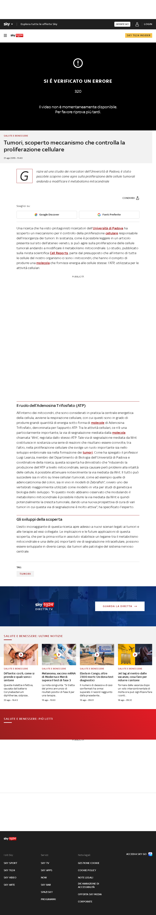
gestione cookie (88, 863)
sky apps (47, 870)
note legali (85, 877)
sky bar (46, 884)
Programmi (48, 899)
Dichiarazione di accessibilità (88, 885)
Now (44, 877)
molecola (43, 263)
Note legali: (84, 855)
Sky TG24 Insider (138, 35)
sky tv (45, 863)
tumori (88, 452)
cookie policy (87, 870)
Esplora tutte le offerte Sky (39, 24)
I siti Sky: (8, 855)
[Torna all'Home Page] (17, 35)
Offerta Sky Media (90, 894)
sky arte (9, 884)
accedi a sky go (136, 854)
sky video (10, 877)
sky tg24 (9, 870)
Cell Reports (59, 253)
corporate (85, 901)
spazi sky (47, 892)
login (148, 24)
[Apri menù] (5, 35)
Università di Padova (108, 228)
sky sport (10, 863)
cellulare (112, 233)
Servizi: (45, 855)
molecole (97, 423)
